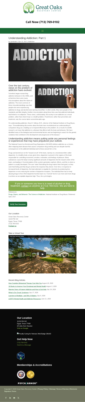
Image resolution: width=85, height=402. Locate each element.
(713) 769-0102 (49, 22)
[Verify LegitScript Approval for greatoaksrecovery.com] (21, 359)
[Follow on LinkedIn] (10, 398)
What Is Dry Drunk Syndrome (18, 292)
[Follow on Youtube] (14, 398)
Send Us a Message (24, 345)
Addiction (31, 41)
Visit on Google (22, 328)
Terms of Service (62, 389)
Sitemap (52, 389)
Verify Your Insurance (18, 204)
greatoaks (14, 41)
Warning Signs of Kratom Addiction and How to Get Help (27, 289)
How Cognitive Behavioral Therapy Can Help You (25, 283)
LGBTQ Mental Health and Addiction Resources (24, 299)
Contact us (12, 226)
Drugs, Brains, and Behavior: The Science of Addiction (26, 194)
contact (25, 186)
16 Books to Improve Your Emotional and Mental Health (27, 286)
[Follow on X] (18, 398)
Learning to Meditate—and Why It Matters (22, 296)
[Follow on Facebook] (6, 398)
